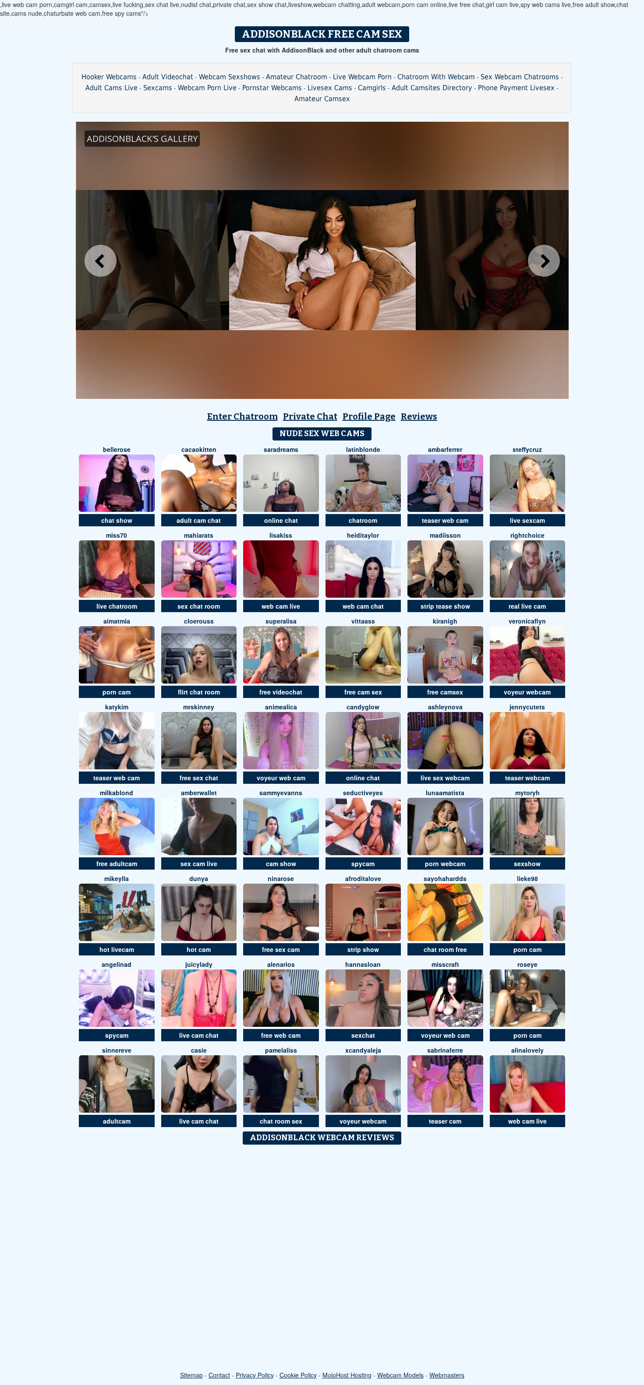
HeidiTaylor (363, 535)
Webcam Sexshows (229, 77)
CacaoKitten (198, 449)
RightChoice (527, 535)
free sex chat (199, 777)
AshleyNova (445, 706)
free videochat (280, 691)
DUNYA (198, 878)
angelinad (116, 964)
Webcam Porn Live (207, 88)
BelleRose (117, 449)
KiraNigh (445, 621)
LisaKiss (280, 535)
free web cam (281, 1035)
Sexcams (157, 88)
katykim (116, 706)
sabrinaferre (445, 1050)
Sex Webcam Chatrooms (520, 77)
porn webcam (445, 863)
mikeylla (116, 878)
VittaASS (363, 621)
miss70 (116, 535)
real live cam (527, 606)
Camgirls (372, 88)
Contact (219, 1375)
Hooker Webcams (109, 77)
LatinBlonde (363, 449)
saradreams (281, 449)
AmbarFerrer (445, 449)
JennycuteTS (527, 706)
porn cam (117, 691)
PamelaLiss (281, 1050)
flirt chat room (199, 691)
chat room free (445, 949)
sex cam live (198, 863)
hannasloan (363, 964)
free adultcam (116, 863)
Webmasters (446, 1375)
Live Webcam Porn (362, 77)
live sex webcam (445, 777)
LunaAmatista (445, 792)
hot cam (199, 949)
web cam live (281, 606)
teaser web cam (445, 520)
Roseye (527, 964)
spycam (363, 863)
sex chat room (198, 606)
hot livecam (116, 949)
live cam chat (199, 1035)
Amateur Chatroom (296, 77)
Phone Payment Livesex (516, 88)
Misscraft (445, 964)
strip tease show (445, 606)
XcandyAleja (363, 1050)
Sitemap (191, 1375)
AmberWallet (199, 792)
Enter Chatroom (242, 416)
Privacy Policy (255, 1375)
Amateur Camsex (322, 99)
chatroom (363, 520)
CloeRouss (199, 621)
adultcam (117, 1121)
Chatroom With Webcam (436, 77)
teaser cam (445, 1121)
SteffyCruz (527, 449)
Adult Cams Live (111, 88)
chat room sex (281, 1121)
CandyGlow (363, 706)
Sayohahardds (445, 878)
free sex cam (281, 949)
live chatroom (116, 606)
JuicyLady (198, 964)
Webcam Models (400, 1375)
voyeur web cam (281, 777)
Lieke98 (527, 878)
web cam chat (363, 606)
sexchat (363, 1035)
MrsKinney (198, 706)
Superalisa (281, 621)
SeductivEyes (363, 792)
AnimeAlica (281, 706)
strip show (363, 949)
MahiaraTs (198, 535)
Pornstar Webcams (272, 88)
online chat (281, 520)
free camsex (445, 691)
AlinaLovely (527, 1050)
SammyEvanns (280, 792)
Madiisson (445, 535)
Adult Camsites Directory (432, 88)
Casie (199, 1050)
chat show (116, 520)
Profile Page (369, 416)
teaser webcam (527, 777)
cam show (281, 863)
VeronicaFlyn (527, 621)
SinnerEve (116, 1050)
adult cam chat (199, 520)
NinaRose (281, 878)
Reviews (419, 416)
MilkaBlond (116, 792)
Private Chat (310, 416)
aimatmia (116, 621)
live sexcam (527, 520)
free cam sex (363, 691)
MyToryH (527, 792)
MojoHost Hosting (347, 1375)
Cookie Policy (298, 1375)
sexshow (527, 863)
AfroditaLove (363, 878)
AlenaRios (281, 964)
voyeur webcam (527, 691)
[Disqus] (322, 1258)
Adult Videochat (167, 77)
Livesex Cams (330, 88)
